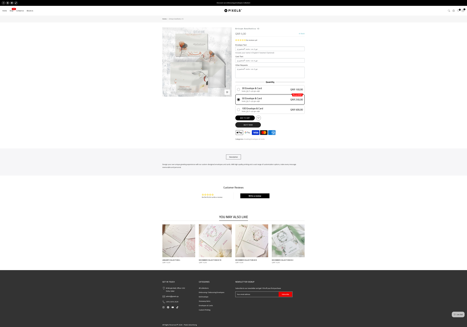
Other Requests (241, 65)
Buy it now (248, 124)
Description (233, 157)
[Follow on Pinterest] (7, 3)
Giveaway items (204, 301)
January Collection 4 (171, 260)
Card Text (239, 56)
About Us (30, 10)
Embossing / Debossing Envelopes (211, 292)
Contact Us (20, 10)
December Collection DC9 (246, 260)
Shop (12, 10)
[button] (240, 40)
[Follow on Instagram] (3, 3)
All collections (204, 288)
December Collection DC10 (210, 260)
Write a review (255, 196)
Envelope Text (241, 45)
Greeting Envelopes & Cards (254, 139)
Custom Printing (204, 309)
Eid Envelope (203, 296)
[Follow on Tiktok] (16, 3)
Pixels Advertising (190, 324)
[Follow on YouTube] (11, 3)
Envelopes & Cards (206, 305)
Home (4, 10)
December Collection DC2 (282, 260)
